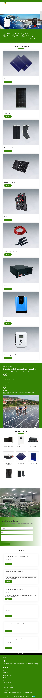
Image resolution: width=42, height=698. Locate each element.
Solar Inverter (8, 320)
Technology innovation (7, 682)
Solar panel (7, 113)
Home (4, 7)
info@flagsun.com (9, 690)
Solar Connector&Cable (10, 251)
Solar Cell (6, 79)
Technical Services (8, 379)
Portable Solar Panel (9, 217)
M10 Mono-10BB (33, 463)
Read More (8, 116)
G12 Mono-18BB (21, 463)
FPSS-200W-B (33, 446)
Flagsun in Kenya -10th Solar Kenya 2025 (16, 607)
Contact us (11, 11)
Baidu (23, 653)
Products (13, 7)
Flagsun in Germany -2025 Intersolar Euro (16, 623)
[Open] (41, 15)
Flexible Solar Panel (9, 148)
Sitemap (31, 696)
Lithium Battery (8, 286)
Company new (5, 679)
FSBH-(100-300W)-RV (8, 446)
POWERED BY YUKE (26, 696)
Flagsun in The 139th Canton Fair (14, 571)
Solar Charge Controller (10, 355)
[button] (16, 7)
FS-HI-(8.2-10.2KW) (21, 446)
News (19, 7)
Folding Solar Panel (9, 182)
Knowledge (32, 7)
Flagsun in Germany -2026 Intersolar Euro (16, 556)
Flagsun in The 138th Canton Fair (14, 589)
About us (8, 7)
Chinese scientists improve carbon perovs (16, 639)
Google (21, 653)
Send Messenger (5, 543)
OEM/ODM (6, 390)
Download (25, 7)
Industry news (5, 680)
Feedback (5, 11)
